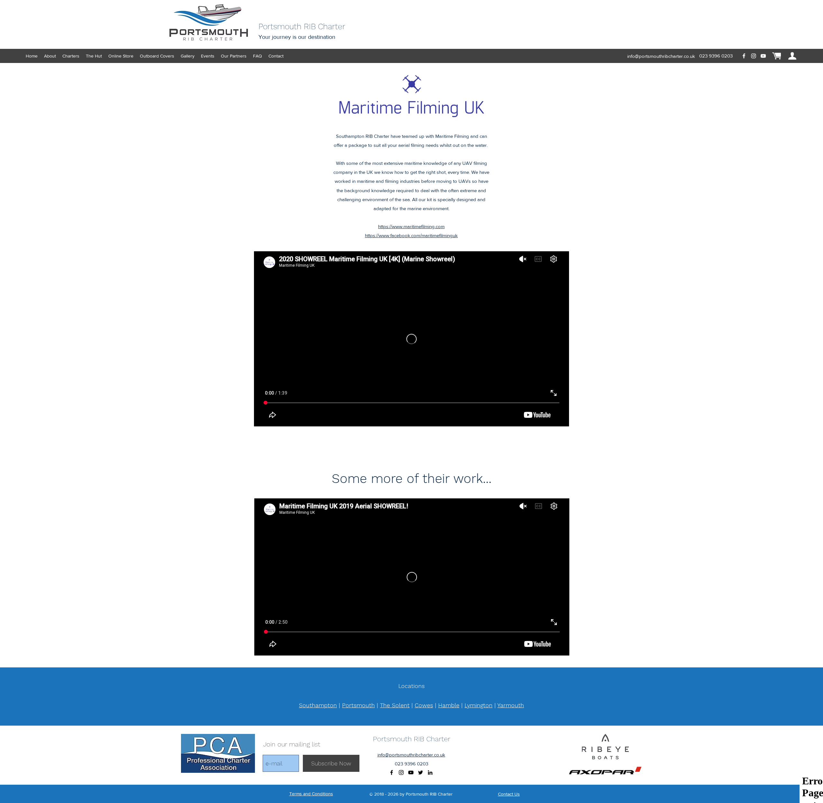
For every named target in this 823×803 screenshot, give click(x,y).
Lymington (479, 705)
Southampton (318, 705)
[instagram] (753, 56)
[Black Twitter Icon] (420, 772)
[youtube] (763, 56)
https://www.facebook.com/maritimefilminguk (411, 235)
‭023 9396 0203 (716, 55)
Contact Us (509, 794)
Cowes (424, 705)
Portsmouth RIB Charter (411, 739)
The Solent (395, 705)
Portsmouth (358, 705)
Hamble (448, 705)
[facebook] (744, 56)
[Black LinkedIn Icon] (430, 772)
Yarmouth (510, 705)
